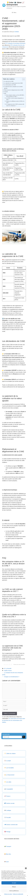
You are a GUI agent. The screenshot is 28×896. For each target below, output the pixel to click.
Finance (8, 796)
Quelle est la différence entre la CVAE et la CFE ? (15, 102)
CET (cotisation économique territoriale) (15, 43)
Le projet (8, 760)
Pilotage (8, 831)
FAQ (5, 93)
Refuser (14, 886)
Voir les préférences (14, 890)
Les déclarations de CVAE (10, 84)
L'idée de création (11, 753)
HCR (7, 861)
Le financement (10, 775)
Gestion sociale (10, 803)
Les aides (8, 782)
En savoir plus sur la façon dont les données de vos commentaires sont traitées (13, 720)
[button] (26, 868)
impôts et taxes (8, 670)
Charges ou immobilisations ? (11, 676)
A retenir (6, 91)
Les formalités (10, 767)
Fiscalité (8, 817)
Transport (8, 846)
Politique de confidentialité (18, 894)
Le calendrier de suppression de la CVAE (13, 83)
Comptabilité (9, 789)
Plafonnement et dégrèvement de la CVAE (13, 90)
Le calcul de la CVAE (9, 81)
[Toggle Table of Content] (22, 79)
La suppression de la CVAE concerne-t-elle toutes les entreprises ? (15, 105)
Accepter (14, 882)
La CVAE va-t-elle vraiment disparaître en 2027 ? (15, 99)
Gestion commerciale (12, 824)
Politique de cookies (8, 894)
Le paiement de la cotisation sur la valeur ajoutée (13, 87)
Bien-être (8, 854)
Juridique (8, 810)
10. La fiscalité (7, 668)
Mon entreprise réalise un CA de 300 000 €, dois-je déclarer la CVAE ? (15, 96)
